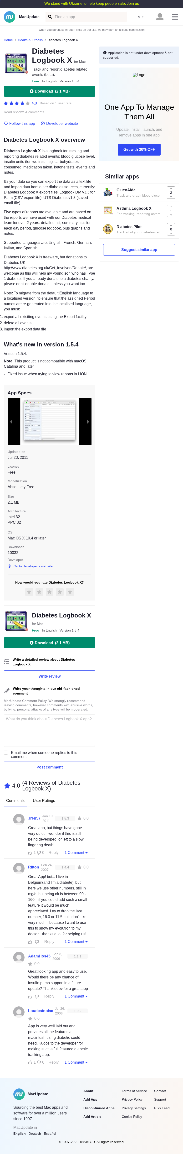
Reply (54, 852)
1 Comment (74, 852)
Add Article (92, 1116)
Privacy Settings (134, 1108)
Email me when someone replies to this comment (44, 755)
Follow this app (22, 123)
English (19, 1133)
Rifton (33, 867)
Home (8, 40)
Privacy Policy (132, 1099)
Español (50, 1133)
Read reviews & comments (24, 112)
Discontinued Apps (99, 1108)
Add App (90, 1099)
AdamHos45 (39, 956)
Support (160, 1099)
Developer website (62, 123)
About (88, 1091)
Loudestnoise (40, 1010)
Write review (50, 676)
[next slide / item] (88, 421)
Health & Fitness (30, 40)
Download (52, 91)
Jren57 (34, 818)
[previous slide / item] (11, 421)
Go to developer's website (33, 566)
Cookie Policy (132, 1116)
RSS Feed (162, 1108)
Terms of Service (134, 1091)
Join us (133, 3)
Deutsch (35, 1133)
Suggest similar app (139, 249)
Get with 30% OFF (139, 149)
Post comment (49, 767)
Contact (160, 1091)
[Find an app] (49, 17)
